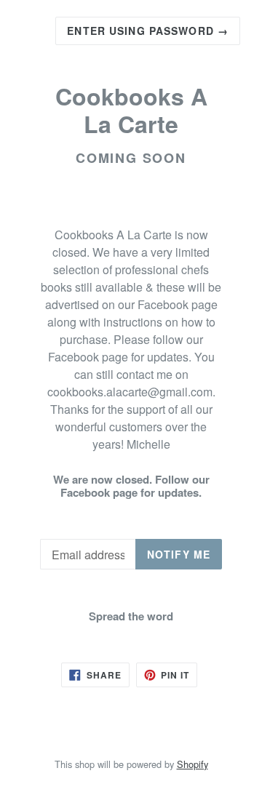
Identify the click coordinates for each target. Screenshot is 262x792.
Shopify (192, 764)
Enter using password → (148, 30)
